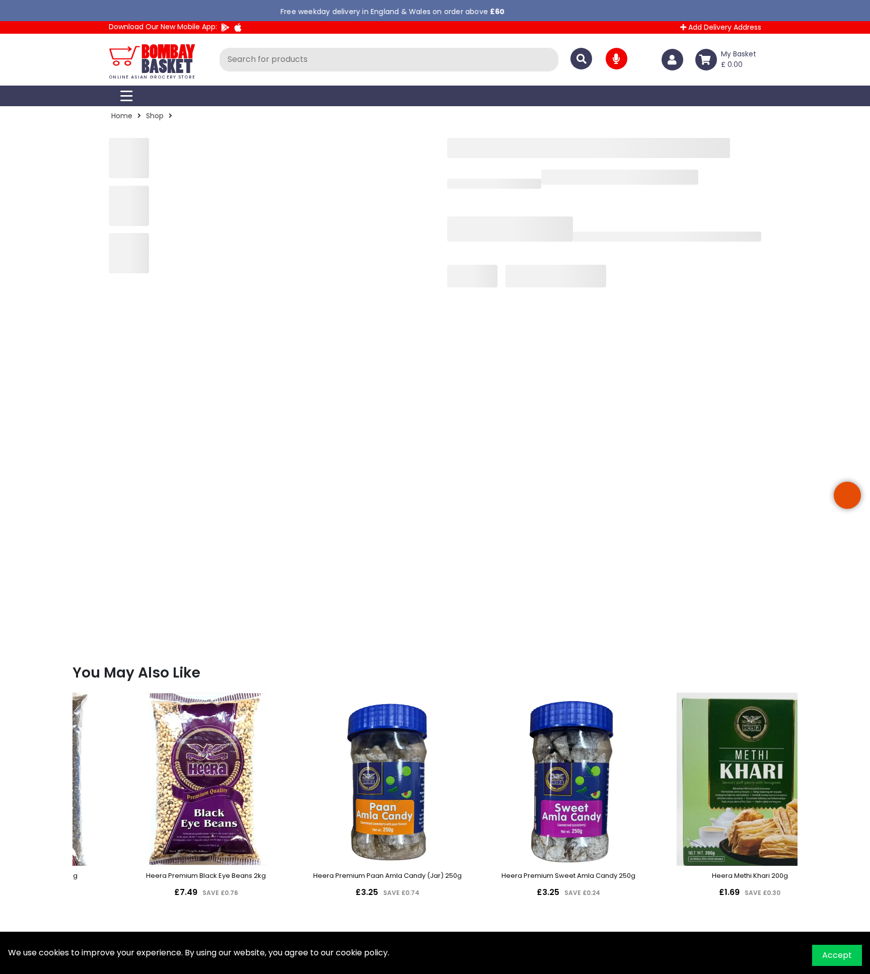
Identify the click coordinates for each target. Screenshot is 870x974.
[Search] (581, 58)
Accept (837, 955)
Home (121, 116)
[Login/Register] (674, 59)
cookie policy (362, 952)
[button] (847, 495)
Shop (155, 116)
